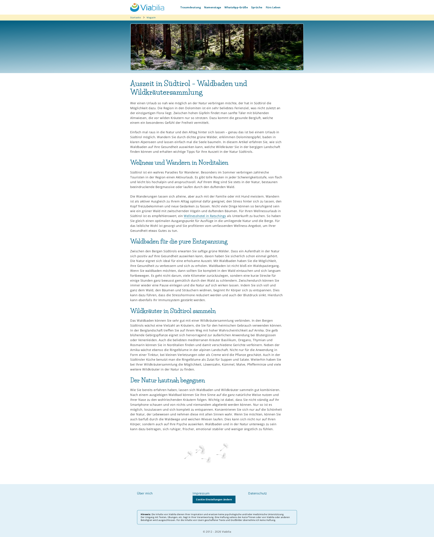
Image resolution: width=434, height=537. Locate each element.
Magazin (151, 17)
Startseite (135, 17)
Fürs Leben (273, 7)
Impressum (201, 493)
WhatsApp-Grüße (236, 7)
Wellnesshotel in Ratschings (205, 216)
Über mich (145, 493)
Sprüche (256, 7)
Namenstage (212, 7)
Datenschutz (257, 493)
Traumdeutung (190, 7)
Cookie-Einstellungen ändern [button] (214, 499)
